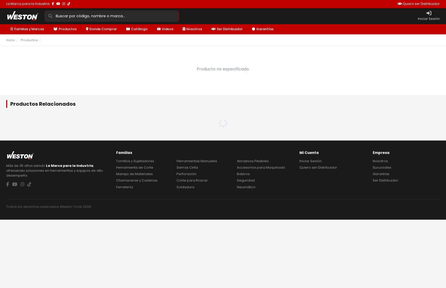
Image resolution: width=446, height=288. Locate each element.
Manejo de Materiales (134, 174)
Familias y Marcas (29, 29)
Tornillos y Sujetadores (135, 161)
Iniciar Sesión (310, 161)
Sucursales (382, 167)
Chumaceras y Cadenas (136, 180)
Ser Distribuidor (230, 29)
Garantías (265, 29)
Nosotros (194, 29)
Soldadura (185, 187)
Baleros (243, 174)
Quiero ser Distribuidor (421, 4)
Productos (68, 29)
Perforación (186, 174)
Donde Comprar (103, 29)
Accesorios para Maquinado (261, 167)
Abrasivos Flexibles (253, 161)
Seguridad (246, 180)
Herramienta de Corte (134, 167)
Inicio (10, 40)
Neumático (246, 187)
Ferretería (124, 187)
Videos (167, 29)
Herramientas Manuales (197, 161)
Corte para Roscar (192, 180)
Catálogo (139, 29)
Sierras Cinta (187, 167)
